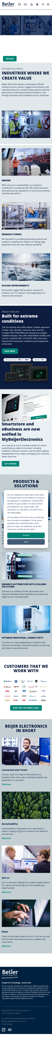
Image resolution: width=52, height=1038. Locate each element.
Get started (10, 463)
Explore (10, 58)
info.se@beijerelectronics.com (14, 1021)
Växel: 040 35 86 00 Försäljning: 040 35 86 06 (19, 1018)
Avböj (26, 542)
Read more (10, 351)
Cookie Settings (7, 1024)
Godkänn (26, 535)
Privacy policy (15, 513)
